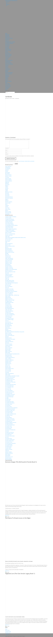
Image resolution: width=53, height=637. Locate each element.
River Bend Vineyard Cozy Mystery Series (12, 353)
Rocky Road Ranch (8, 355)
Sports (6, 204)
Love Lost (6, 320)
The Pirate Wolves (8, 428)
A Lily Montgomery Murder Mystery (11, 225)
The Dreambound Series (9, 395)
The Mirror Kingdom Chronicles (10, 422)
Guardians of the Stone (9, 288)
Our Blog (6, 88)
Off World (7, 336)
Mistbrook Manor (8, 328)
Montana (6, 329)
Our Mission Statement (9, 43)
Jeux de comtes (8, 285)
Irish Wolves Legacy (8, 306)
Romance (6, 67)
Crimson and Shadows (9, 259)
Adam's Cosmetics (8, 232)
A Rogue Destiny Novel (9, 227)
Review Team (7, 37)
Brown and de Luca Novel (9, 252)
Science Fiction (7, 84)
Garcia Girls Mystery (8, 286)
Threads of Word (8, 448)
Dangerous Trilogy (8, 263)
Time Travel (7, 83)
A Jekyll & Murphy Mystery (9, 220)
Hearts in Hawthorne (8, 293)
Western (6, 79)
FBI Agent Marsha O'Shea (9, 280)
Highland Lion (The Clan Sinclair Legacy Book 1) (20, 573)
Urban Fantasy (7, 56)
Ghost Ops (7, 287)
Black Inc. (7, 247)
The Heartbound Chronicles (10, 409)
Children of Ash (8, 255)
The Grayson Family (8, 404)
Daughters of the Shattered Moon (11, 269)
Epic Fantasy (7, 53)
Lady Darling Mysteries (9, 311)
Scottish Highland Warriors (10, 357)
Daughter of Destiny (8, 266)
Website (6, 153)
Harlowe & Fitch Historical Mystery (11, 291)
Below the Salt (7, 244)
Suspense (7, 65)
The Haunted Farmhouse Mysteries (11, 407)
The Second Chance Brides (10, 435)
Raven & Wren (7, 346)
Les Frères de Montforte (9, 313)
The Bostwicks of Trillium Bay (10, 382)
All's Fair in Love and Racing (10, 233)
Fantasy (6, 51)
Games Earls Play (8, 284)
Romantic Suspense (8, 201)
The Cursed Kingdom (9, 390)
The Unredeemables (8, 444)
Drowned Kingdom (8, 275)
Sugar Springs (7, 374)
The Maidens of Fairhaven (9, 418)
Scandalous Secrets (8, 356)
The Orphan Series (8, 426)
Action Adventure (8, 49)
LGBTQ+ (6, 59)
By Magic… (7, 253)
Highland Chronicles (8, 298)
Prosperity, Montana (8, 345)
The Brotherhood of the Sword (10, 384)
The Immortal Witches (9, 411)
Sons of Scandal (8, 369)
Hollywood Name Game (9, 302)
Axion (6, 242)
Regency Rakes (7, 350)
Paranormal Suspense (9, 64)
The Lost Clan (7, 416)
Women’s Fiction (8, 86)
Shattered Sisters (8, 363)
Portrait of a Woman (8, 344)
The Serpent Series (8, 438)
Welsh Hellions (7, 454)
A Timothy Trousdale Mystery (10, 231)
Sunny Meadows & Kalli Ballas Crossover (12, 375)
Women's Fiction (8, 211)
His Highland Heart (8, 301)
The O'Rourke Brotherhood (10, 424)
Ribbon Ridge (7, 352)
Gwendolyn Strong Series (9, 290)
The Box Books (7, 383)
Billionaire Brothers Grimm (10, 246)
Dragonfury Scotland (8, 274)
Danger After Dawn (8, 260)
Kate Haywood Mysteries (9, 308)
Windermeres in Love (9, 456)
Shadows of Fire (8, 362)
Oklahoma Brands (8, 337)
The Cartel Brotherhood (9, 385)
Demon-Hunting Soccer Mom (10, 271)
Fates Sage (7, 279)
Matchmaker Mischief (9, 323)
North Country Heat (8, 334)
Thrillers (6, 66)
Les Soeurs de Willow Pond (10, 314)
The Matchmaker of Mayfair (10, 420)
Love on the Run (8, 322)
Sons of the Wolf (8, 371)
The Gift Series (7, 400)
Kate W (7, 98)
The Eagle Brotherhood (9, 396)
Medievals (7, 75)
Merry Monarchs (8, 324)
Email (6, 152)
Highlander (7, 76)
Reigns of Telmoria (8, 351)
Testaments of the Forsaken (10, 377)
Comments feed (8, 631)
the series (7, 437)
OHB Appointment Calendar (10, 41)
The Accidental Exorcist (9, 378)
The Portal (7, 431)
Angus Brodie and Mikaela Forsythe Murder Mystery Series (15, 237)
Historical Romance (8, 73)
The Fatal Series (8, 399)
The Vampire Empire (8, 445)
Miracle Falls (7, 326)
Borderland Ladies (8, 248)
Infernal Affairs (8, 303)
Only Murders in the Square (10, 339)
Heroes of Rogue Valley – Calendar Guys (12, 295)
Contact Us (7, 40)
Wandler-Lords (7, 366)
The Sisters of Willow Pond (9, 439)
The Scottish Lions (8, 434)
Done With (7, 273)
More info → (7, 515)
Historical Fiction (8, 50)
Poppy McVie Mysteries (9, 341)
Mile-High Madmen (8, 325)
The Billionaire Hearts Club (10, 379)
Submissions (7, 44)
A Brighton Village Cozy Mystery (10, 216)
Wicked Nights (7, 455)
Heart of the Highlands (9, 292)
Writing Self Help (8, 212)
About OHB (7, 34)
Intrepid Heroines (8, 304)
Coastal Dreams (8, 257)
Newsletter (7, 35)
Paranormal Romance (9, 72)
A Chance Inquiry (8, 217)
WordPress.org (7, 632)
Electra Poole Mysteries (9, 276)
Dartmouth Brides (8, 265)
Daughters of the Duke (9, 268)
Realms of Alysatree (8, 347)
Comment (7, 148)
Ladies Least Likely (8, 309)
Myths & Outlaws (8, 333)
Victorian (6, 78)
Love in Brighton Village (9, 319)
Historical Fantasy (8, 54)
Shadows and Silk (8, 361)
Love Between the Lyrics (9, 318)
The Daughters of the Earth (10, 394)
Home (6, 33)
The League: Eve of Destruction (10, 413)
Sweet (6, 82)
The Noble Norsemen (9, 423)
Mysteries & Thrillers (8, 60)
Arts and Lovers (8, 239)
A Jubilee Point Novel (8, 221)
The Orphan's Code (8, 427)
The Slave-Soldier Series (9, 440)
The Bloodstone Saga (9, 380)
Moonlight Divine (8, 330)
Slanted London (8, 367)
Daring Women (7, 264)
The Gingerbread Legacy (9, 401)
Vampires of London (8, 449)
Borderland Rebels (8, 249)
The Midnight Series (8, 421)
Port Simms (7, 342)
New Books (7, 48)
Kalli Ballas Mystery (8, 307)
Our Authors (7, 45)
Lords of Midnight (8, 317)
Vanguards (7, 450)
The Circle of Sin (8, 388)
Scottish (6, 187)
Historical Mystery (8, 62)
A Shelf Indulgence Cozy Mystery (11, 228)
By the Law (7, 254)
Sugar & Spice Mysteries (9, 373)
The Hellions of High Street (10, 410)
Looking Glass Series (8, 315)
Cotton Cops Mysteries (9, 258)
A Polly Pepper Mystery (9, 226)
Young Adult (7, 87)
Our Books (7, 46)
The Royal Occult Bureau (9, 432)
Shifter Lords (7, 364)
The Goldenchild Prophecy (9, 402)
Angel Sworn (7, 236)
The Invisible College (8, 412)
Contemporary (7, 68)
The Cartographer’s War (9, 386)
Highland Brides (8, 297)
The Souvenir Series (8, 442)
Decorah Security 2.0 (8, 270)
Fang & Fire (7, 277)
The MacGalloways (8, 417)
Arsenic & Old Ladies (8, 238)
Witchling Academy (8, 459)
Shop (6, 89)
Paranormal (7, 184)
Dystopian (7, 70)
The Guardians (7, 405)
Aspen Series (7, 241)
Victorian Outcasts (8, 451)
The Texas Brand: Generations (10, 443)
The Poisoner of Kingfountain (10, 429)
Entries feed (7, 630)
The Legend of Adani (8, 415)
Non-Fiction (7, 194)
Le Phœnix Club (8, 312)
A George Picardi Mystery (9, 219)
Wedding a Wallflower (9, 453)
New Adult (7, 193)
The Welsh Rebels (8, 446)
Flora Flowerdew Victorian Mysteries (11, 282)
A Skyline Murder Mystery (9, 230)
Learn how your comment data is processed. (26, 161)
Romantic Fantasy (8, 55)
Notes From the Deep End (9, 335)
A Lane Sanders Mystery (9, 224)
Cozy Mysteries (7, 61)
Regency (6, 77)
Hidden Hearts (7, 296)
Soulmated (7, 372)
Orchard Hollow (8, 340)
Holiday (6, 71)
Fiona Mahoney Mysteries (9, 281)
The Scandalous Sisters (9, 433)
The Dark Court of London (9, 391)
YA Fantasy (7, 57)
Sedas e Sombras (8, 358)
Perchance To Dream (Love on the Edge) (17, 518)
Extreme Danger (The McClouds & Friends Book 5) (21, 462)
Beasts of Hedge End (8, 243)
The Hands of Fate (8, 406)
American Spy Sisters (9, 235)
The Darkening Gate (8, 393)
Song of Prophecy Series (9, 368)
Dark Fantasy (7, 172)
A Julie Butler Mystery (9, 222)
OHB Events (7, 39)
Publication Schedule (9, 38)
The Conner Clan (8, 389)
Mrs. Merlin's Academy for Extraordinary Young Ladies (14, 331)
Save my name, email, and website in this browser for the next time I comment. (20, 155)
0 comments (17, 98)
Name (6, 150)
